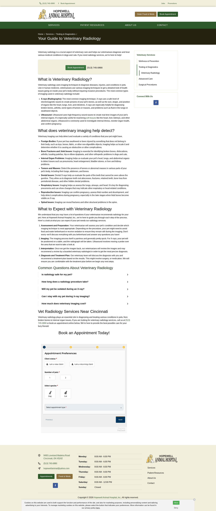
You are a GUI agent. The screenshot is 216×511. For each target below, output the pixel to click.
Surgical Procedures (148, 85)
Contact (162, 25)
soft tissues (91, 118)
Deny (176, 508)
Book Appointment (168, 14)
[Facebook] (156, 102)
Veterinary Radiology (150, 73)
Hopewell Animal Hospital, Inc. (107, 497)
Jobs (163, 3)
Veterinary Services (146, 55)
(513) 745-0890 (94, 67)
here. (98, 508)
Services (54, 25)
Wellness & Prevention (149, 61)
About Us (130, 25)
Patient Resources (92, 25)
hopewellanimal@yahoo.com (56, 468)
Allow (176, 503)
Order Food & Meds (145, 14)
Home (40, 34)
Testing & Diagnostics (65, 34)
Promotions (172, 3)
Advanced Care (146, 79)
